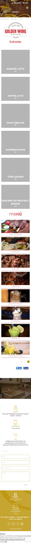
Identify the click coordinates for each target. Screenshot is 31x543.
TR (24, 3)
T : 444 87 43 (15, 428)
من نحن (15, 503)
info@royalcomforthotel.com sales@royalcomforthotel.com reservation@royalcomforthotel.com (15, 443)
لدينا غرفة (15, 505)
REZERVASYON (15, 511)
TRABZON (15, 509)
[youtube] (22, 524)
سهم (26, 368)
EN (27, 3)
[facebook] (9, 524)
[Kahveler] (7, 7)
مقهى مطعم (15, 507)
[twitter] (13, 524)
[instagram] (18, 524)
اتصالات (15, 513)
